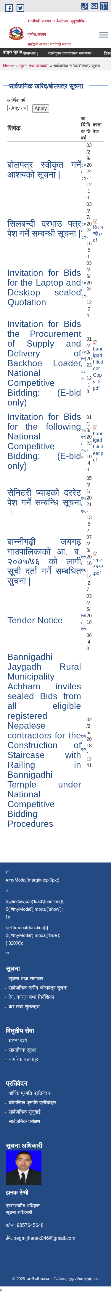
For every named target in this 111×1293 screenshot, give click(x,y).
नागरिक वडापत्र (23, 1059)
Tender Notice (35, 620)
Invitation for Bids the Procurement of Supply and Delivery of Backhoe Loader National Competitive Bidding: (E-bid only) (44, 363)
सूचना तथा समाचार (26, 979)
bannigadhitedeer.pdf (98, 446)
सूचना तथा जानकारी (34, 65)
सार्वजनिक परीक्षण (24, 1121)
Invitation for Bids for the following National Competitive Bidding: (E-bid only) (44, 441)
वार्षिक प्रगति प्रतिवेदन (29, 1093)
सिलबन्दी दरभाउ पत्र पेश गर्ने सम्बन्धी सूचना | (44, 228)
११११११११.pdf (98, 567)
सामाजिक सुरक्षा (22, 1050)
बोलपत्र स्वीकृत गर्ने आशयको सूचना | (44, 169)
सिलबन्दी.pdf (98, 234)
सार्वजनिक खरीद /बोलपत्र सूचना (38, 988)
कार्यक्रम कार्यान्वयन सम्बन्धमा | (67, 53)
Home (8, 65)
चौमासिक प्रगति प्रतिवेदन (32, 1103)
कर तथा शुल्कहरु (24, 1006)
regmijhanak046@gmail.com (45, 1238)
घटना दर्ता (18, 1040)
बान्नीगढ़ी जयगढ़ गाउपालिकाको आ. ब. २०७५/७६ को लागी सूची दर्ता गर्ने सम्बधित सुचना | (44, 561)
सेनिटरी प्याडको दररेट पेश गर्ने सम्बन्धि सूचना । (44, 502)
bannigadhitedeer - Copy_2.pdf (98, 368)
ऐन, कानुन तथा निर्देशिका (31, 997)
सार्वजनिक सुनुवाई (25, 1112)
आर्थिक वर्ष (16, 100)
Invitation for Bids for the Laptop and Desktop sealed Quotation (44, 287)
